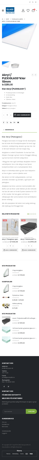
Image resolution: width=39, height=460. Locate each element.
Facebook (3, 122)
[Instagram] (35, 2)
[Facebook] (30, 2)
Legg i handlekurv (23, 115)
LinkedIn (10, 122)
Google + (14, 122)
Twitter (7, 122)
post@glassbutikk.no (8, 377)
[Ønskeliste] (28, 10)
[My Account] (23, 10)
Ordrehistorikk (6, 431)
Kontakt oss (5, 424)
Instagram (8, 386)
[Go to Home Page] (2, 19)
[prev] (32, 74)
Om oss (4, 422)
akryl (8, 108)
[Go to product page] (6, 273)
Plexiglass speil (14, 237)
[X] (33, 2)
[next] (35, 74)
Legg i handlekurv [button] (11, 250)
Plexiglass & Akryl (12, 105)
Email (18, 122)
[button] (3, 10)
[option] (19, 42)
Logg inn (4, 433)
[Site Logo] (10, 10)
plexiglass (12, 108)
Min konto (5, 426)
